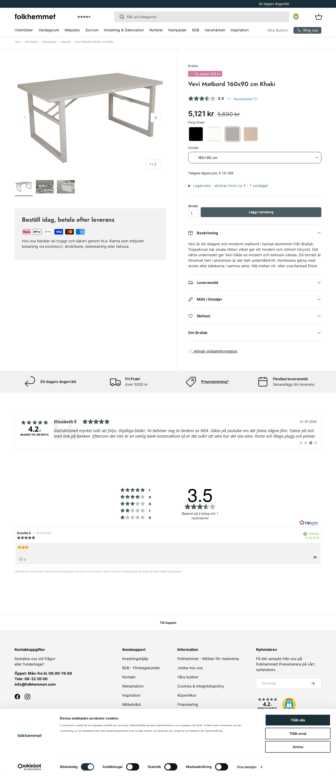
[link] (168, 431)
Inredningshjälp (135, 658)
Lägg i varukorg (261, 212)
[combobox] (202, 16)
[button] (97, 17)
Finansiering (187, 704)
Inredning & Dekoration (124, 30)
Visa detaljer (247, 767)
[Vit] (214, 134)
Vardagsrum (48, 30)
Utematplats (49, 41)
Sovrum (92, 30)
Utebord (66, 41)
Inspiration (240, 30)
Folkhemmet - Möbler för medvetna (208, 658)
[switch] (132, 767)
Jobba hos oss (190, 668)
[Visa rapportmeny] (315, 558)
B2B (195, 30)
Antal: (193, 206)
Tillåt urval (298, 734)
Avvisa (298, 747)
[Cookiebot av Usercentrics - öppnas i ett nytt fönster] (30, 767)
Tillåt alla (298, 720)
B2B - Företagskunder (141, 668)
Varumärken (215, 30)
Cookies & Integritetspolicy (200, 686)
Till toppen (168, 623)
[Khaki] (232, 134)
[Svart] (196, 134)
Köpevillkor (187, 695)
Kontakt (129, 677)
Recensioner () (245, 99)
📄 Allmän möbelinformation (212, 351)
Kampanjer (177, 30)
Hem (18, 41)
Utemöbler (24, 30)
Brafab (193, 66)
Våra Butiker (277, 30)
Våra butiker (187, 677)
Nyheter (156, 30)
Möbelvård (131, 704)
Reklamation (133, 686)
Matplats (72, 30)
